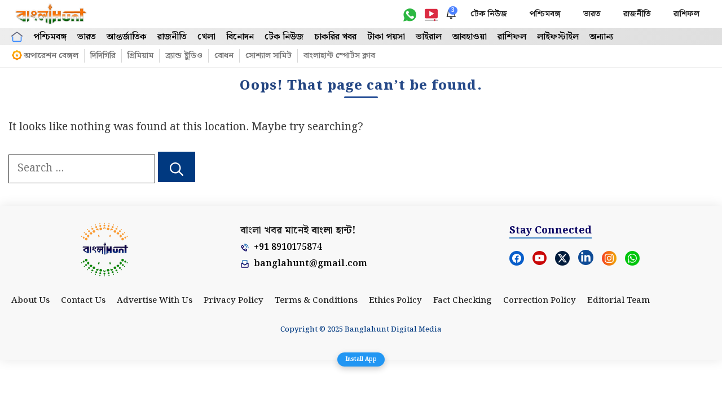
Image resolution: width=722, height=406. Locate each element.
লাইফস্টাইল (558, 37)
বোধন (224, 56)
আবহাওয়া (469, 37)
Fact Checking (462, 300)
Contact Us (83, 300)
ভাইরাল (429, 37)
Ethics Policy (395, 300)
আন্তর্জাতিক (127, 37)
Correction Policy (539, 300)
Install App (361, 359)
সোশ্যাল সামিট (268, 56)
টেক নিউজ (488, 14)
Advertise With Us (154, 300)
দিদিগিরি (103, 56)
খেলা (206, 37)
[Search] (176, 167)
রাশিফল (686, 14)
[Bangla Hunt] (51, 14)
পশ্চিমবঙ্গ (545, 14)
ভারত (592, 14)
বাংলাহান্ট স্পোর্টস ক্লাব (339, 56)
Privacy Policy (233, 300)
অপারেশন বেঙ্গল (51, 56)
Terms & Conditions (316, 300)
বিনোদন (240, 37)
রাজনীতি (637, 14)
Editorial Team (618, 300)
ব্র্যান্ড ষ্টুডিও (183, 56)
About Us (30, 300)
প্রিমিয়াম (140, 56)
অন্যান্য (601, 37)
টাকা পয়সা (386, 37)
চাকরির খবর (335, 37)
